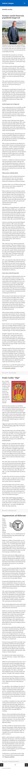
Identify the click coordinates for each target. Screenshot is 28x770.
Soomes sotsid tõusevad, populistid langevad (13, 16)
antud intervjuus (6, 440)
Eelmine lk (1, 765)
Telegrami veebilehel (9, 756)
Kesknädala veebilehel (10, 368)
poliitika (14, 372)
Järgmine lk (26, 765)
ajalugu (11, 761)
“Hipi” (3, 424)
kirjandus (11, 510)
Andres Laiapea (8, 3)
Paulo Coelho (12, 425)
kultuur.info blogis (17, 497)
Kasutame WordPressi (6, 768)
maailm (11, 372)
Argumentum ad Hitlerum (14, 515)
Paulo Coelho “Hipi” (11, 378)
